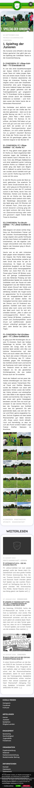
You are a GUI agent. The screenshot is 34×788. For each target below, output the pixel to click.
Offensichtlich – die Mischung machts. (14, 564)
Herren (23, 560)
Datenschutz (7, 771)
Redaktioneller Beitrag (11, 757)
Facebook (6, 705)
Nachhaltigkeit (8, 736)
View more (27, 783)
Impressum (7, 769)
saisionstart (19, 522)
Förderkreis (7, 741)
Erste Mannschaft (11, 560)
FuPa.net (6, 708)
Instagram (6, 703)
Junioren (7, 40)
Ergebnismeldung (9, 750)
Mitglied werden (9, 724)
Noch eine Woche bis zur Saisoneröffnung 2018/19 (16, 658)
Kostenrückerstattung (11, 755)
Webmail (6, 753)
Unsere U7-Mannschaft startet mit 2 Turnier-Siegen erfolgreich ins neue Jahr (16, 603)
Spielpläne (6, 722)
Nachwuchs (20, 519)
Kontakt (5, 767)
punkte (7, 522)
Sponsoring (7, 734)
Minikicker (22, 599)
